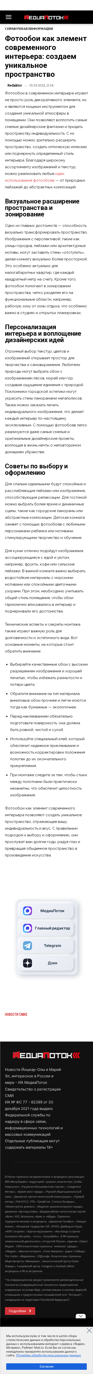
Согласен (47, 1366)
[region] (46, 1350)
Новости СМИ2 (16, 1014)
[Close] (89, 1330)
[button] (8, 17)
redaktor (14, 85)
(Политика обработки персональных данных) (48, 1355)
